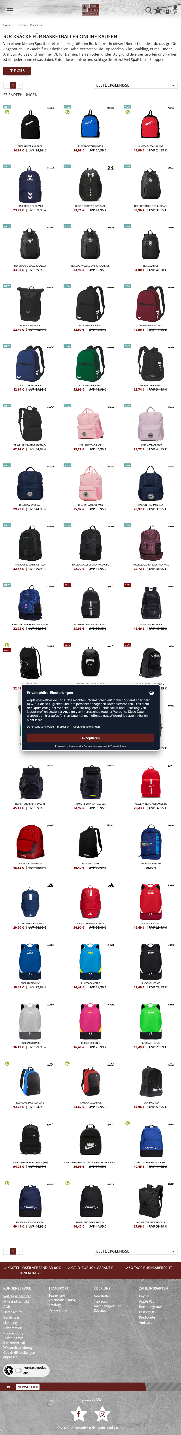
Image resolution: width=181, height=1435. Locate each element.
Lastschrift (146, 1312)
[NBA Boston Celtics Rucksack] (151, 190)
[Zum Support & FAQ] (158, 9)
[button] (10, 10)
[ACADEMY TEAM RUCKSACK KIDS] (90, 608)
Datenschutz (12, 1312)
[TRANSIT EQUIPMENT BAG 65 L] (90, 787)
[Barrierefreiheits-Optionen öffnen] (8, 1370)
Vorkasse (145, 1323)
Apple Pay (146, 1301)
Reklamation (12, 1328)
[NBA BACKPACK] (151, 249)
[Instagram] (102, 1413)
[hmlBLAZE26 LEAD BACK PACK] (30, 548)
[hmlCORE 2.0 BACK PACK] (30, 190)
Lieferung (10, 1323)
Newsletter (102, 1296)
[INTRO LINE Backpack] (90, 309)
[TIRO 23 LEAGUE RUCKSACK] (30, 907)
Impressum (102, 1301)
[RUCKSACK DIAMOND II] (30, 847)
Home (7, 25)
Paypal (144, 1296)
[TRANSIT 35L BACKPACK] (151, 608)
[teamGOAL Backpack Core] (30, 1086)
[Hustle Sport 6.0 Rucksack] (90, 190)
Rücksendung (13, 1333)
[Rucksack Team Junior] (30, 130)
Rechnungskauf (150, 1307)
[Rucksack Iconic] (151, 907)
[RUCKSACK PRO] (30, 668)
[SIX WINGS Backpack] (151, 369)
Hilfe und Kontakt (16, 1301)
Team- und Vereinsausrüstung (62, 1297)
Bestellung (11, 1317)
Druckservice (58, 1310)
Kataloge (55, 1305)
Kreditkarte (147, 1317)
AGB (6, 1307)
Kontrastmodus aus (34, 1370)
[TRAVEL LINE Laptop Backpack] (30, 429)
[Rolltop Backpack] (30, 309)
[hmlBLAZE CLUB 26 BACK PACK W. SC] (90, 548)
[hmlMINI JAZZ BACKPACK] (90, 489)
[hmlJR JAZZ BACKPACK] (90, 429)
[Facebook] (79, 1413)
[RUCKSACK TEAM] (90, 847)
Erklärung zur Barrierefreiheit (14, 1340)
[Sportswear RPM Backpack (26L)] (30, 1146)
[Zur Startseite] (90, 10)
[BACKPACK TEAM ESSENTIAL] (151, 668)
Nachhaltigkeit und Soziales (107, 1308)
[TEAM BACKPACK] (151, 1086)
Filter (19, 70)
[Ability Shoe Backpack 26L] (151, 1146)
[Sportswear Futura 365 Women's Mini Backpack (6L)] (90, 1146)
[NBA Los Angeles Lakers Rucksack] (90, 249)
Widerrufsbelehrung (18, 1347)
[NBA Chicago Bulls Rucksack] (30, 249)
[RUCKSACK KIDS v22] (151, 847)
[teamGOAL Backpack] (90, 1086)
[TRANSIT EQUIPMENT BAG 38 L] (30, 787)
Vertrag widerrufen (17, 1296)
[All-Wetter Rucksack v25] (151, 1206)
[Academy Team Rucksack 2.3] (90, 668)
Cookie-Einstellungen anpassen (19, 1354)
